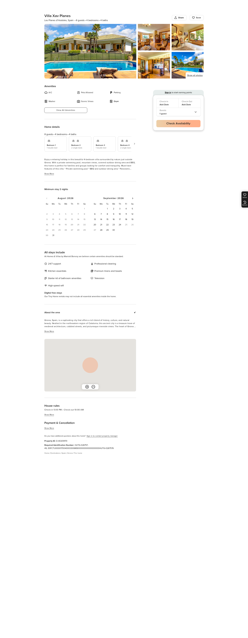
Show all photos (195, 75)
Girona (70, 453)
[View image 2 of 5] (154, 37)
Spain (64, 453)
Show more (49, 174)
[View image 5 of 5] (188, 65)
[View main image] (90, 51)
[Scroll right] (134, 143)
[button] (53, 235)
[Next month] (132, 198)
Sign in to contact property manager (102, 436)
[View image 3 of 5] (188, 37)
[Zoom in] (87, 387)
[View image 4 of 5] (154, 65)
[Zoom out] (93, 387)
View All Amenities (65, 110)
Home (46, 453)
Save (198, 17)
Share (181, 17)
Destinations (55, 453)
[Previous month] (46, 198)
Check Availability (178, 123)
